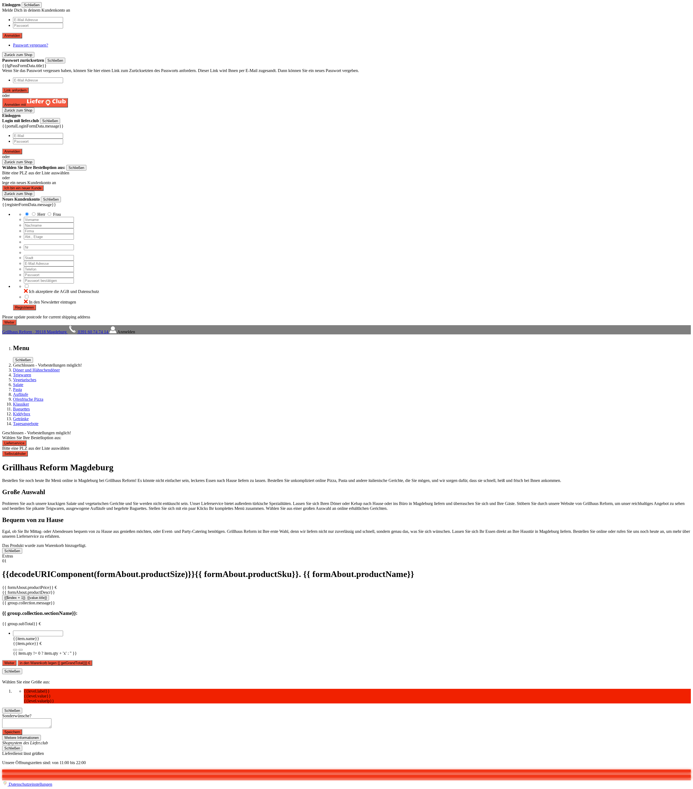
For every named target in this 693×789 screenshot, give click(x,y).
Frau (57, 214)
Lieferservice (14, 443)
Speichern (12, 732)
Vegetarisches (24, 379)
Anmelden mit (15, 105)
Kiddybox (21, 414)
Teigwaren (22, 375)
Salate (18, 384)
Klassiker (21, 404)
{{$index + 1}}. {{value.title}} (25, 598)
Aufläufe (20, 394)
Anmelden (12, 36)
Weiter (9, 663)
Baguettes (21, 409)
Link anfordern (15, 90)
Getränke (21, 418)
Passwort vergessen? (30, 45)
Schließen (32, 5)
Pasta (17, 389)
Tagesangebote (25, 423)
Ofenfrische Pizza (28, 399)
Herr (41, 214)
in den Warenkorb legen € (55, 663)
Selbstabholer (15, 454)
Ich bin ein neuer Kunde (22, 188)
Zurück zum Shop (18, 55)
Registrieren (24, 307)
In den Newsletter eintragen (52, 302)
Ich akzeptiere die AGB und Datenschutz (64, 291)
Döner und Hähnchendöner (36, 370)
